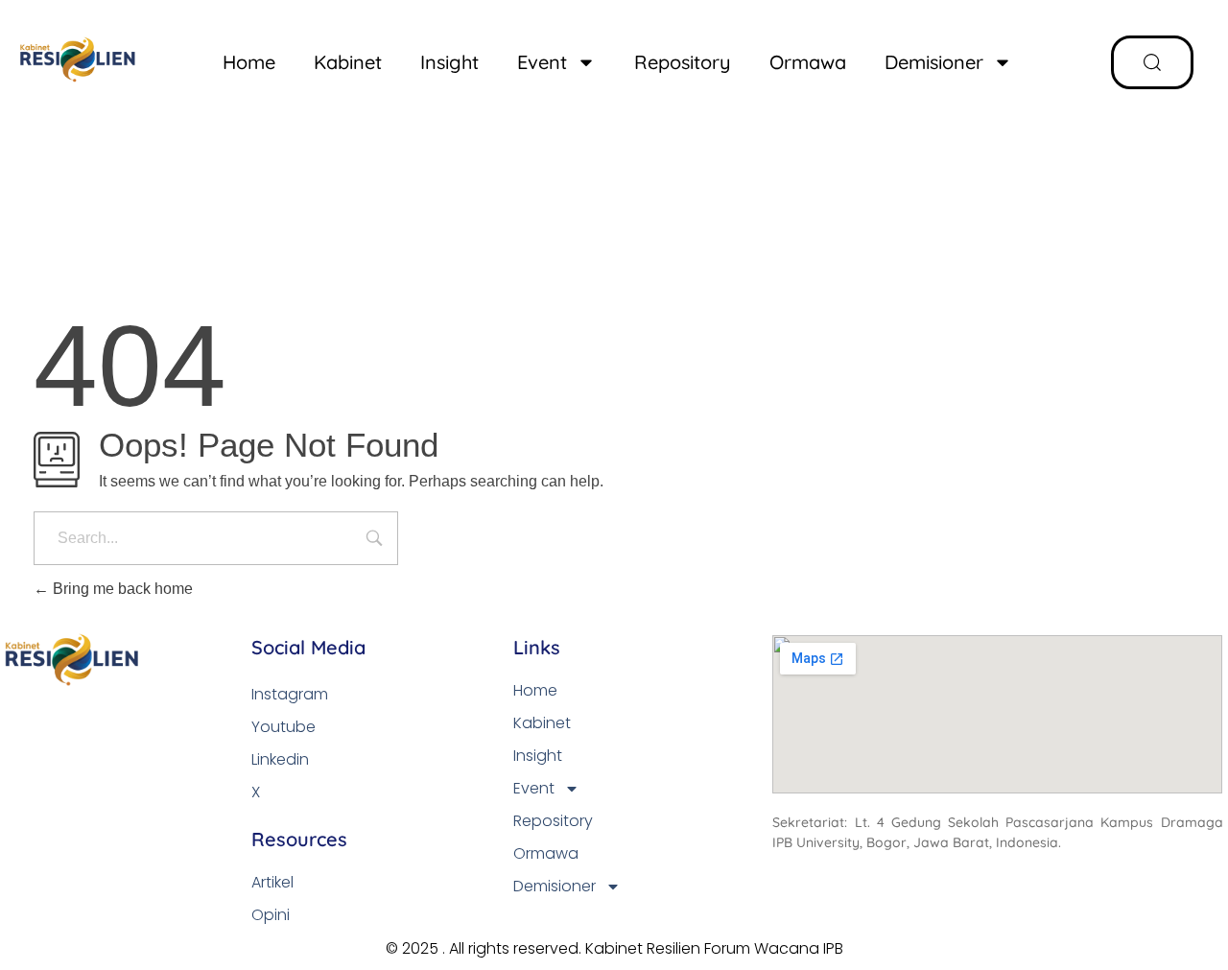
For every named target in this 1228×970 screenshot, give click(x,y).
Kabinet (348, 62)
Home (249, 62)
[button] (1152, 62)
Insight (449, 62)
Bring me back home (121, 588)
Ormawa (807, 62)
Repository (682, 62)
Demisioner (934, 62)
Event (542, 62)
